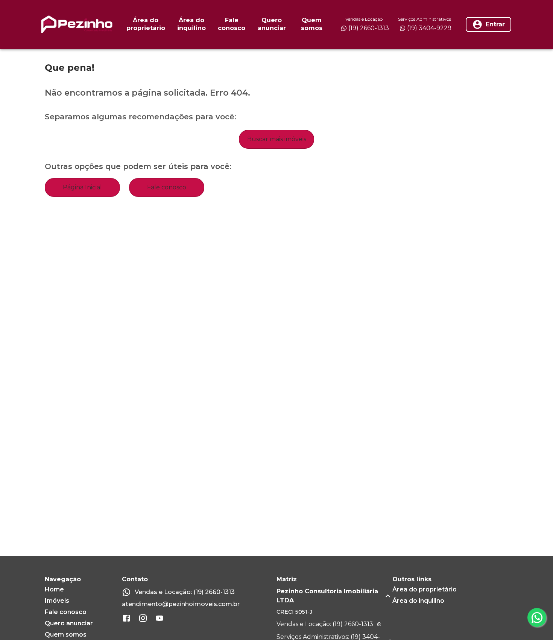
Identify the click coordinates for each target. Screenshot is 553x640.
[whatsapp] (536, 617)
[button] (334, 596)
